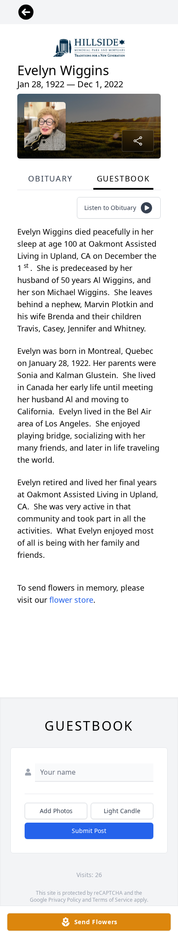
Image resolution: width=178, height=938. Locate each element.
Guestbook (123, 178)
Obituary (50, 178)
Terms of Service (112, 899)
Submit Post (89, 831)
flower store (71, 600)
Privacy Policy (64, 899)
